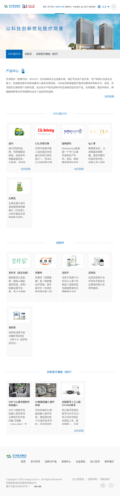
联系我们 (92, 7)
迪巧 (11, 143)
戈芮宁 (65, 273)
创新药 (28, 54)
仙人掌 (91, 143)
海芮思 (12, 327)
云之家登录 (78, 479)
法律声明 (92, 479)
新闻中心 (68, 7)
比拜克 (12, 198)
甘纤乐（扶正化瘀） (19, 273)
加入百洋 (84, 7)
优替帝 (38, 273)
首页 (45, 7)
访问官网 (109, 96)
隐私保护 (105, 479)
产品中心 (12, 71)
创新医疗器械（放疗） (48, 54)
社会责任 (76, 7)
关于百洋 (50, 7)
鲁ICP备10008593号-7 (18, 486)
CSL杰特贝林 (42, 143)
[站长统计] (37, 486)
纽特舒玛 (66, 143)
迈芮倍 (91, 273)
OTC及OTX (14, 54)
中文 (104, 7)
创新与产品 (59, 7)
